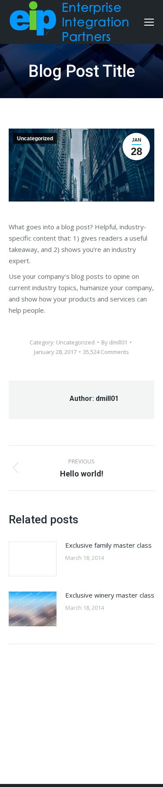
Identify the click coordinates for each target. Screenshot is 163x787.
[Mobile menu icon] (149, 22)
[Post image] (33, 559)
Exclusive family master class (108, 545)
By (114, 342)
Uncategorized (35, 139)
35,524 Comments (106, 352)
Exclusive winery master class (109, 595)
